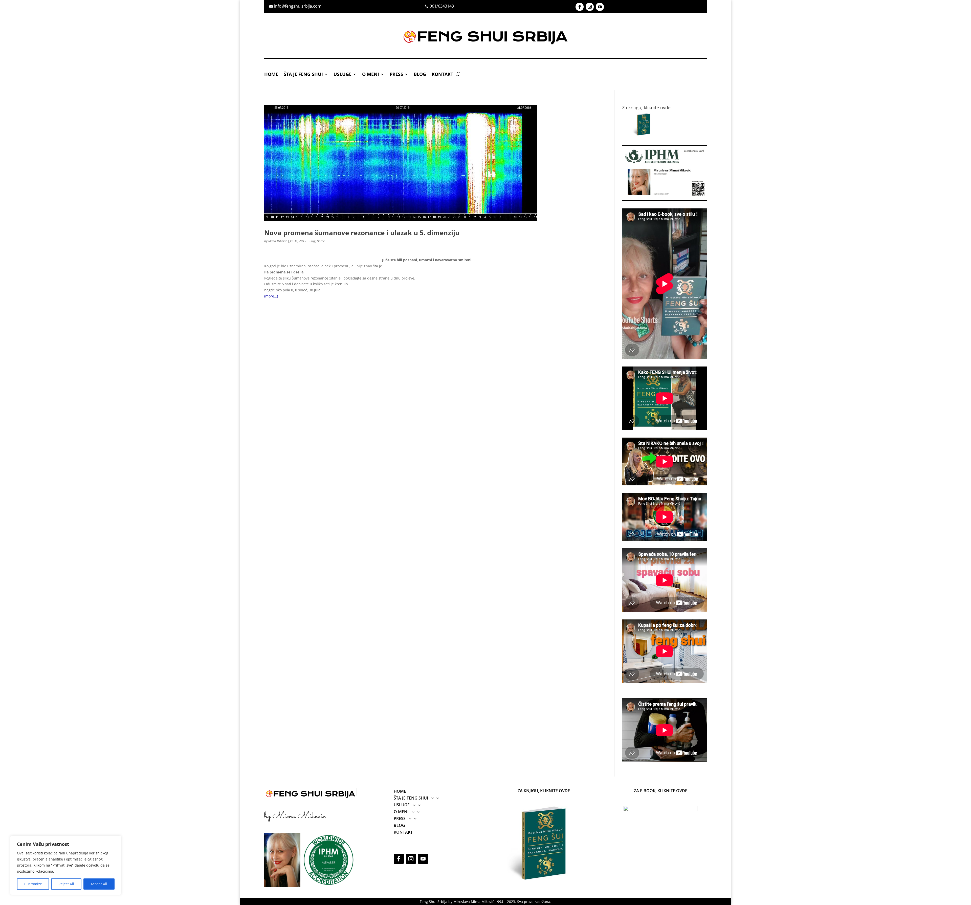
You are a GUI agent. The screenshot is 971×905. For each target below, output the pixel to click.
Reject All (66, 883)
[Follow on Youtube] (600, 7)
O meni (370, 74)
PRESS (396, 74)
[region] (65, 865)
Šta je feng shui (303, 74)
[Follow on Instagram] (590, 7)
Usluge (342, 74)
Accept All (99, 883)
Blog (420, 74)
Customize (33, 883)
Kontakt (442, 74)
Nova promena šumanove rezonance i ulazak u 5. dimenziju (361, 232)
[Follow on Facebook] (580, 7)
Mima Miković (277, 241)
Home (271, 74)
